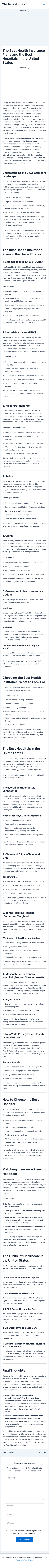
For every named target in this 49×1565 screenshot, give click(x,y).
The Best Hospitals (14, 4)
